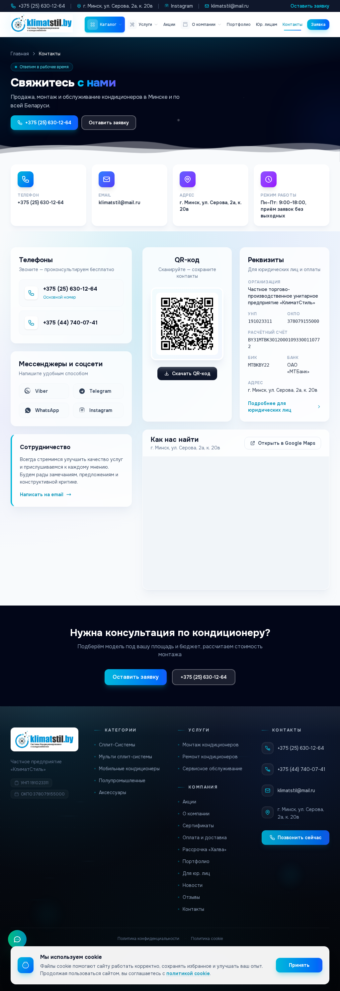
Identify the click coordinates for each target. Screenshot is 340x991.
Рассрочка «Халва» (204, 849)
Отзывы (191, 897)
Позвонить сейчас (299, 838)
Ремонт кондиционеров (210, 757)
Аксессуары (112, 792)
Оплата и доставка (205, 838)
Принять (299, 965)
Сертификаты (198, 826)
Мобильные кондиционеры (129, 769)
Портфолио (239, 24)
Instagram (182, 6)
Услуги (145, 24)
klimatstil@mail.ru (230, 6)
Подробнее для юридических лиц (269, 406)
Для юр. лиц (196, 873)
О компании (203, 24)
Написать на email (41, 494)
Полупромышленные (122, 781)
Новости (193, 885)
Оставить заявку (310, 6)
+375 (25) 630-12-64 (42, 6)
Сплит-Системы (117, 745)
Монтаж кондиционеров (211, 745)
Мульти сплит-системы (125, 757)
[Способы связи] (17, 939)
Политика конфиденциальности (148, 938)
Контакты (292, 24)
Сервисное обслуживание (212, 769)
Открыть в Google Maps (286, 443)
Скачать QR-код (191, 374)
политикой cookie (188, 973)
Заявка (318, 24)
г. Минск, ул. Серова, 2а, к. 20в (118, 6)
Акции (169, 24)
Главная (20, 54)
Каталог (108, 24)
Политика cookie (207, 938)
